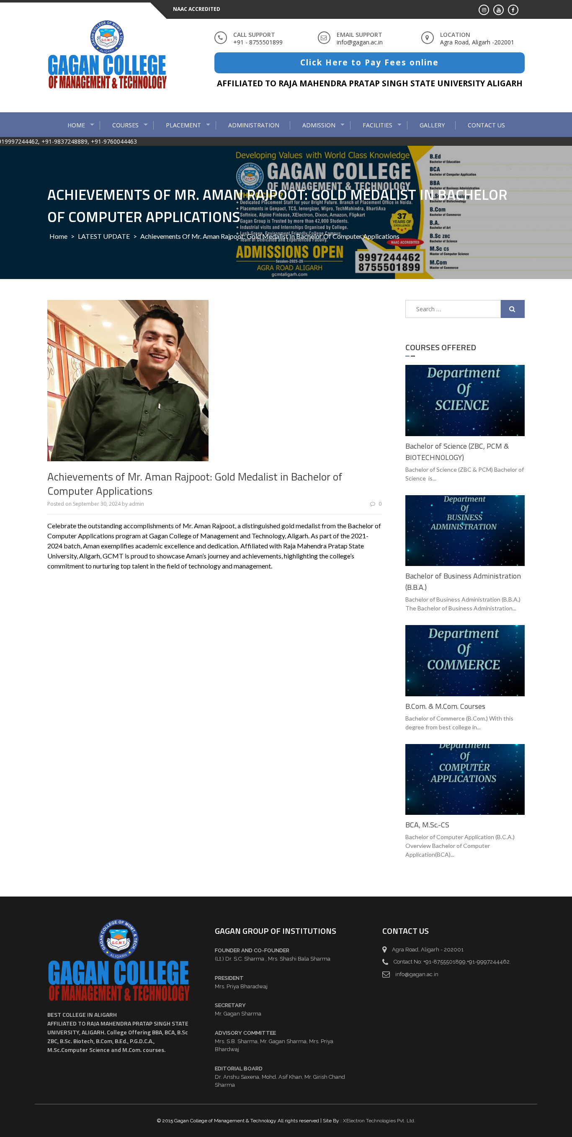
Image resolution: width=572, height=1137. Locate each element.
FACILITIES (377, 125)
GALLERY (432, 125)
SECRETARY (230, 1005)
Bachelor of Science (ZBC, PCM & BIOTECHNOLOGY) (457, 451)
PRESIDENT (229, 978)
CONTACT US (486, 125)
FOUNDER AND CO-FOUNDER (252, 950)
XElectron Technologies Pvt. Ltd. (379, 1121)
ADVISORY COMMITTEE (245, 1033)
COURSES (125, 125)
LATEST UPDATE (104, 236)
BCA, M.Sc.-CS (427, 824)
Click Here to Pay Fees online (369, 62)
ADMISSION (318, 125)
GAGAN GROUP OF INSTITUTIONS (275, 930)
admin (136, 503)
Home (76, 125)
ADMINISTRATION (253, 125)
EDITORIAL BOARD (239, 1068)
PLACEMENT (183, 125)
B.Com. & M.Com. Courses (445, 706)
